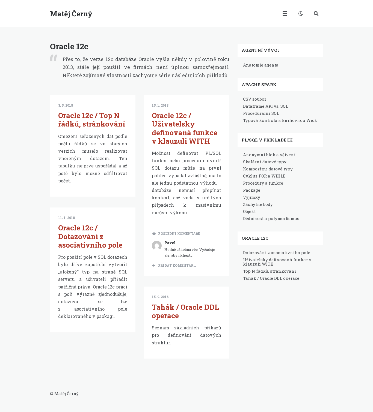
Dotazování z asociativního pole (276, 252)
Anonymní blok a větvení (269, 154)
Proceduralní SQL (261, 113)
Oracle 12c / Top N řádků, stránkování (91, 119)
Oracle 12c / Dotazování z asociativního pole (90, 236)
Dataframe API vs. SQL (265, 106)
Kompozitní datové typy (268, 169)
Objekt (249, 211)
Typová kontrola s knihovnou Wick (280, 120)
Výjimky (251, 197)
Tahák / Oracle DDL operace (185, 311)
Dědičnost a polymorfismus (271, 218)
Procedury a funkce (263, 183)
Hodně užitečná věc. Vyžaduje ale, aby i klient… (189, 252)
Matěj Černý (71, 13)
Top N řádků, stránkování (269, 271)
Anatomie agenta (261, 65)
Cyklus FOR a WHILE (264, 176)
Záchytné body (258, 204)
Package (251, 190)
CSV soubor (254, 99)
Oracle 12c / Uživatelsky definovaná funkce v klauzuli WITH (184, 128)
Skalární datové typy (264, 161)
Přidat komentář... (177, 265)
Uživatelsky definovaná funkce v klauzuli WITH (277, 262)
